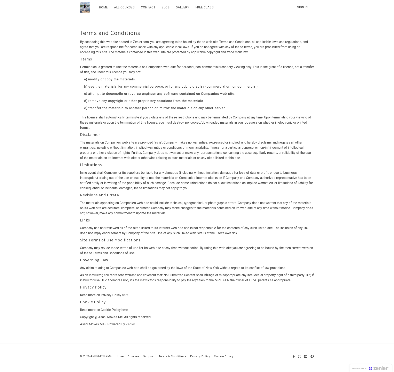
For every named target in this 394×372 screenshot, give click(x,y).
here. (125, 295)
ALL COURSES (124, 7)
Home (120, 356)
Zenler (130, 324)
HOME (103, 7)
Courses (133, 356)
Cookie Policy (223, 356)
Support (149, 356)
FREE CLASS (205, 7)
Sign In (302, 7)
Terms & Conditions (172, 356)
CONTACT (148, 7)
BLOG (166, 7)
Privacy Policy (200, 356)
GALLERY (182, 7)
